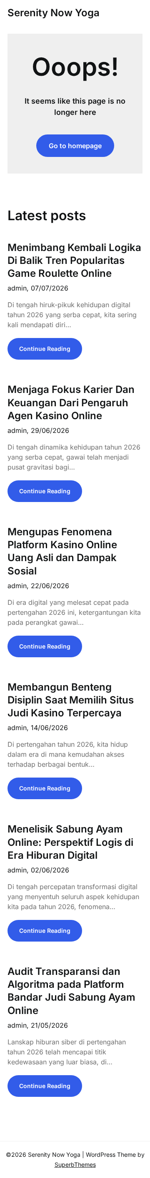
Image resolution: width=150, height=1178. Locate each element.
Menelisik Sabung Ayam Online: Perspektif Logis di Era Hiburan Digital (70, 842)
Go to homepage (75, 146)
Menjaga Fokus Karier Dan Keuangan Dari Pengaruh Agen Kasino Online (71, 402)
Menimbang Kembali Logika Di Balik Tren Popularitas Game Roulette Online (74, 260)
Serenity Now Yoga (54, 13)
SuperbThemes (75, 1164)
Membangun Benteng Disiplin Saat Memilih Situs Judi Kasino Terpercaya (71, 700)
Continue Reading (44, 348)
